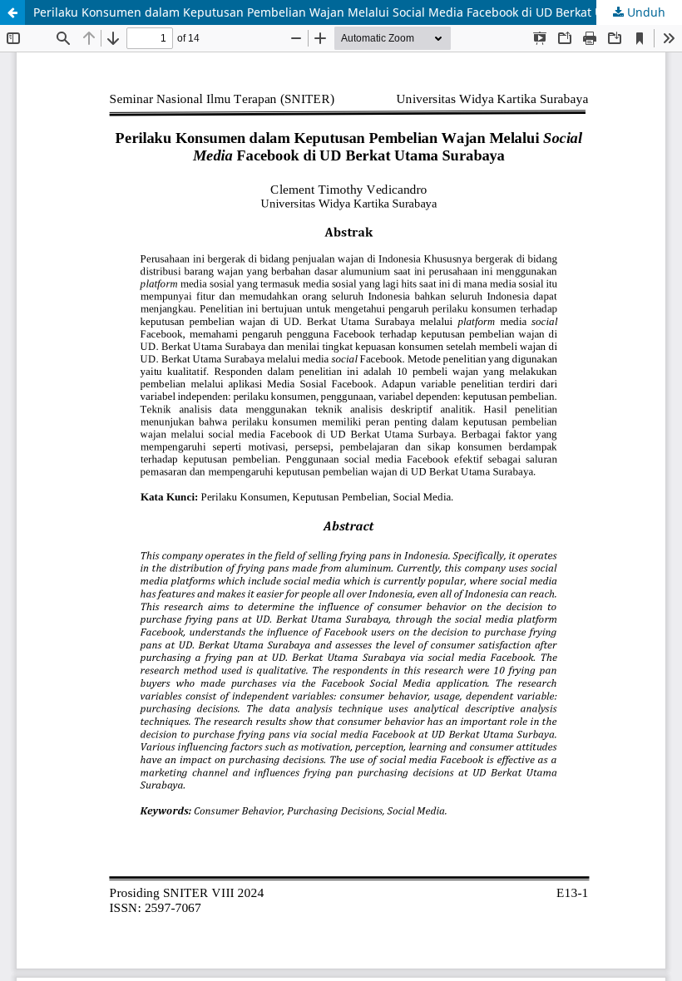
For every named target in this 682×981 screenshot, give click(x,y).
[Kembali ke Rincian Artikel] (12, 12)
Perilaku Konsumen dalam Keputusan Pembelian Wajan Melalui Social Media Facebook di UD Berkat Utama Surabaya (357, 12)
